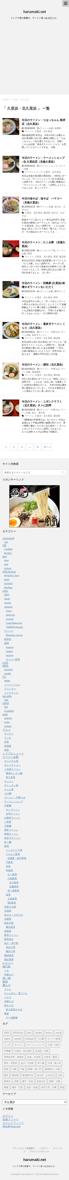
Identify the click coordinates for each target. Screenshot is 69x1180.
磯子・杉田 (27, 1081)
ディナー (9, 733)
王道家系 (12, 898)
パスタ (7, 997)
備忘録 (7, 966)
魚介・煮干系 (38, 412)
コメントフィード (13, 1123)
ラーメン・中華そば (50, 332)
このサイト (44, 1148)
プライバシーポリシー (39, 1151)
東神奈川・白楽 (52, 1069)
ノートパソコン (12, 684)
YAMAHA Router (14, 627)
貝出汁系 (10, 947)
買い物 (7, 978)
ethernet (10, 615)
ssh (6, 542)
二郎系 (7, 821)
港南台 (7, 1081)
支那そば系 (10, 906)
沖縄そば (9, 1001)
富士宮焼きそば (14, 1009)
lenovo (49, 1032)
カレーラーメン (12, 765)
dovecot (8, 669)
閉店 (62, 1087)
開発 (5, 981)
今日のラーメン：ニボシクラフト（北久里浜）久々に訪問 (42, 403)
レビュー (8, 963)
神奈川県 (9, 923)
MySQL (8, 553)
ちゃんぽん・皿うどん (16, 993)
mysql (58, 1032)
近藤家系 (14, 886)
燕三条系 (10, 777)
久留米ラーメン (12, 817)
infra (5, 591)
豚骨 (56, 297)
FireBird (8, 549)
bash (6, 579)
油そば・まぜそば (13, 915)
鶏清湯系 (36, 372)
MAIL (6, 665)
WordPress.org (11, 1126)
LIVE (5, 662)
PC (4, 677)
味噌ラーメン (11, 834)
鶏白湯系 (9, 959)
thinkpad (29, 1038)
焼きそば (9, 1005)
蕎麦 (6, 1013)
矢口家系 (14, 882)
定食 (6, 742)
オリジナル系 (11, 761)
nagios (9, 651)
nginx (7, 722)
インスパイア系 (47, 250)
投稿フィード (11, 1119)
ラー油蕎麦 (12, 1017)
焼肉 (6, 750)
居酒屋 (7, 746)
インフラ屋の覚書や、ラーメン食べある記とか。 (34, 1166)
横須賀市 (10, 927)
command (8, 538)
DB (4, 545)
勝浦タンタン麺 (14, 773)
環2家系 (12, 902)
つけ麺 (7, 793)
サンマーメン (13, 809)
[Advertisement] (34, 58)
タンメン (9, 781)
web (5, 714)
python (7, 568)
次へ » (47, 446)
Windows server (14, 635)
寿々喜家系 (13, 890)
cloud (7, 598)
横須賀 (47, 212)
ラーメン (29, 131)
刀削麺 (7, 825)
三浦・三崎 (53, 1045)
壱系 (8, 866)
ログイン (8, 1116)
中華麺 (7, 805)
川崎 (14, 1069)
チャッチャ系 (11, 785)
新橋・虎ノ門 (34, 1069)
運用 (6, 643)
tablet (7, 680)
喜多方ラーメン (39, 335)
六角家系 (12, 878)
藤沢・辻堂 (17, 1087)
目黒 (16, 1081)
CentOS (8, 583)
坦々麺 (7, 842)
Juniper (10, 619)
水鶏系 (7, 910)
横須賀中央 (27, 1075)
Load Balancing (14, 623)
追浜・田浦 (32, 1087)
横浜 (6, 1075)
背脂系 (7, 931)
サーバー (9, 631)
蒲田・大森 (54, 1081)
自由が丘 (41, 1081)
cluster (7, 602)
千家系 (9, 862)
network (8, 606)
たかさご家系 (13, 854)
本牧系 (9, 870)
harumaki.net (34, 12)
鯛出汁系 (10, 951)
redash (8, 726)
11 (37, 446)
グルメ (7, 729)
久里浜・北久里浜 (43, 131)
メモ (6, 970)
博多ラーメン (11, 830)
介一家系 (12, 874)
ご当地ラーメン (12, 769)
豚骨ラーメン (11, 935)
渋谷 (60, 1075)
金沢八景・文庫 (48, 1087)
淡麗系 (57, 128)
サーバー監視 (13, 659)
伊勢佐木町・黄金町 (14, 1057)
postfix (7, 673)
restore (9, 655)
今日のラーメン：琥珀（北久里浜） (43, 364)
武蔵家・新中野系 (17, 858)
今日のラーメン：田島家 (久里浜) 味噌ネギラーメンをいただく (43, 285)
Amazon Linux (11, 575)
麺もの (7, 985)
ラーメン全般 (46, 128)
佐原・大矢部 (33, 1057)
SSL (6, 700)
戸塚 (22, 1069)
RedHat (8, 587)
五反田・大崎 (41, 1051)
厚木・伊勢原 (10, 1063)
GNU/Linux (9, 571)
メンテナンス (11, 692)
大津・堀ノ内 (54, 1063)
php (6, 564)
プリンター (10, 688)
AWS (6, 594)
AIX (6, 707)
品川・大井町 (27, 1063)
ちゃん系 (9, 789)
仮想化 (7, 639)
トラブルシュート (13, 753)
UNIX (6, 703)
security (7, 696)
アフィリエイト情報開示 (24, 1148)
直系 (8, 894)
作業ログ (9, 974)
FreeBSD (9, 711)
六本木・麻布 (50, 1057)
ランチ (7, 737)
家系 (29, 253)
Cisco (9, 610)
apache (8, 718)
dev (5, 556)
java (6, 560)
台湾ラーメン (13, 813)
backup (10, 647)
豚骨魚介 (9, 939)
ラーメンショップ (48, 166)
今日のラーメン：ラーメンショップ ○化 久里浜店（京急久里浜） (43, 159)
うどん (7, 989)
